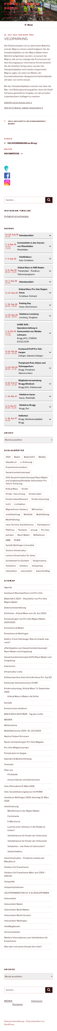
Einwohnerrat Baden (14, 628)
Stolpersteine (39, 561)
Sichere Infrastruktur (16, 550)
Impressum (9, 666)
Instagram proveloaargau (16, 216)
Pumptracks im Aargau (15, 753)
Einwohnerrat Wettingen (16, 633)
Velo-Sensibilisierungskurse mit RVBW (23, 792)
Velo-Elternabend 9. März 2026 (19, 786)
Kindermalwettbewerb (17, 499)
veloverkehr (26, 571)
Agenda (8, 587)
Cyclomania (13, 816)
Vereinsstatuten (12, 932)
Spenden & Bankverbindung (18, 759)
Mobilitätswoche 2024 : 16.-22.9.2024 (22, 731)
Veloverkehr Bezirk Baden (16, 909)
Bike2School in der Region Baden (23, 811)
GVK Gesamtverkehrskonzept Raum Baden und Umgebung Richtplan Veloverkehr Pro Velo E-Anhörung (27, 480)
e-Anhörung (26, 462)
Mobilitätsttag (13, 519)
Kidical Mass (12, 489)
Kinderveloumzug (40, 499)
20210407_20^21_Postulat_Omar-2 (18, 103)
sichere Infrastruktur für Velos (20, 555)
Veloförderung (11, 806)
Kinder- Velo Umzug (15, 494)
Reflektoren (39, 535)
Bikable (42, 457)
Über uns (8, 770)
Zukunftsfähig (43, 571)
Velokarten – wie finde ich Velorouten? (26, 846)
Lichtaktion (19, 504)
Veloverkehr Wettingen (15, 921)
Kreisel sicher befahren (15, 708)
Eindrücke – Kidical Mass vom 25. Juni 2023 (25, 613)
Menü (30, 25)
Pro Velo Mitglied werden (16, 747)
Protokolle (12, 774)
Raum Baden (23, 535)
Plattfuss (10, 530)
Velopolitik (9, 881)
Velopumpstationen (14, 887)
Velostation (11, 571)
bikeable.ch (11, 462)
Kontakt (8, 703)
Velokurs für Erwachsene (16, 867)
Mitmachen (37, 509)
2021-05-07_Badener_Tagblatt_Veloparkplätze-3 (23, 108)
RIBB (8, 540)
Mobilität (28, 514)
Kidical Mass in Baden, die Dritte (23, 696)
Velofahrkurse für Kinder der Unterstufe (27, 835)
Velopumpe (37, 566)
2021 (8, 457)
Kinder (25, 489)
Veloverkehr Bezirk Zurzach (17, 915)
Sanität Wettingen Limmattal (20, 545)
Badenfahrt (29, 457)
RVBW (17, 540)
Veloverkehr (10, 898)
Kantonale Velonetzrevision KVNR (21, 683)
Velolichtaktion (14, 851)
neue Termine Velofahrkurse (20, 525)
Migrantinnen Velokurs (17, 509)
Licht (8, 504)
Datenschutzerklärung (15, 607)
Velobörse (11, 566)
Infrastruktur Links (13, 672)
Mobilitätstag (42, 514)
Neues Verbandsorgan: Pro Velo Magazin (24, 742)
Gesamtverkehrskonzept (18, 472)
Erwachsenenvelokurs (16, 467)
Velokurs (23, 566)
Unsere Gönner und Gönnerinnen (23, 780)
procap (34, 530)
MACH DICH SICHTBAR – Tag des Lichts (23, 714)
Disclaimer (17, 1004)
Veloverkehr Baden (13, 904)
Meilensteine (10, 725)
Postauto (22, 530)
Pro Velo (45, 530)
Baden (17, 457)
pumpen (10, 535)
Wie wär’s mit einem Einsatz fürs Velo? (23, 946)
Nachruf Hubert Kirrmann (16, 736)
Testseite (8, 764)
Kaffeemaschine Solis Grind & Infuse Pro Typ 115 (28, 677)
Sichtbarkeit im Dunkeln (17, 561)
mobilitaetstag (13, 514)
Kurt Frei (28, 35)
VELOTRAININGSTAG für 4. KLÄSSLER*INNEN (26, 893)
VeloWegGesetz (12, 926)
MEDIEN (8, 719)
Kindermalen (35, 494)
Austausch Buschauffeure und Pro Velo (23, 593)
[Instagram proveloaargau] (6, 171)
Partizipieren (43, 525)
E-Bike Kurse (13, 821)
